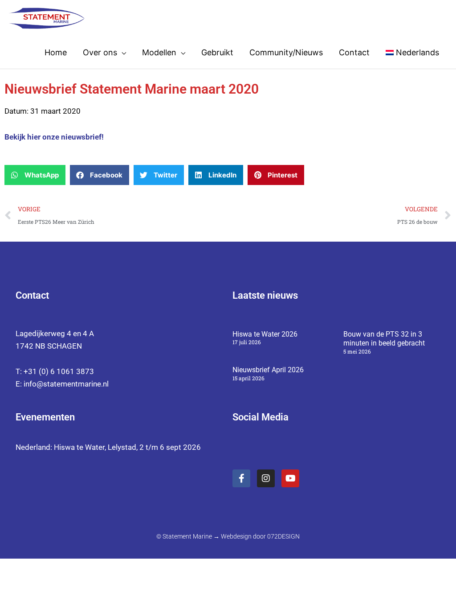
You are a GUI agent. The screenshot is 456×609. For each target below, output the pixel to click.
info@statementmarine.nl (66, 383)
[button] (34, 175)
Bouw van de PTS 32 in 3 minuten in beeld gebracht (384, 339)
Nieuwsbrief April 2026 (268, 370)
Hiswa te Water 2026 (264, 334)
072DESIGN (283, 536)
